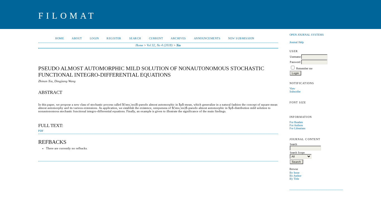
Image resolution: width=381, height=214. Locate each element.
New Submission (241, 38)
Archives (178, 38)
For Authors (296, 125)
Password (295, 62)
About (77, 38)
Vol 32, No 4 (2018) (160, 45)
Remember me (304, 68)
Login (94, 38)
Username (295, 56)
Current (156, 38)
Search (135, 38)
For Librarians (297, 128)
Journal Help (297, 42)
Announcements (207, 38)
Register (114, 38)
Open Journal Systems (307, 34)
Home (59, 38)
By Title (294, 178)
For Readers (296, 122)
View (292, 88)
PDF (41, 131)
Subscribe (295, 91)
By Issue (294, 172)
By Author (295, 175)
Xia (178, 45)
